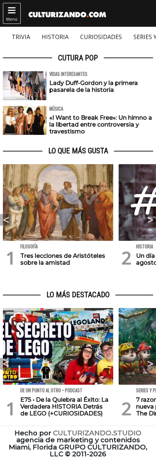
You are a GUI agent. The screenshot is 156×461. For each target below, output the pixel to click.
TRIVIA (21, 37)
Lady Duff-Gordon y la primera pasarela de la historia (93, 86)
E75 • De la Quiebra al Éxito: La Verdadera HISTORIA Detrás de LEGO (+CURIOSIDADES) (64, 406)
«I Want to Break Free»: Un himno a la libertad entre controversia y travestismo (100, 124)
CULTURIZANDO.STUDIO (97, 433)
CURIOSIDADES (101, 37)
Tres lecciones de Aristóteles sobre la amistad (62, 259)
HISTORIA (55, 37)
